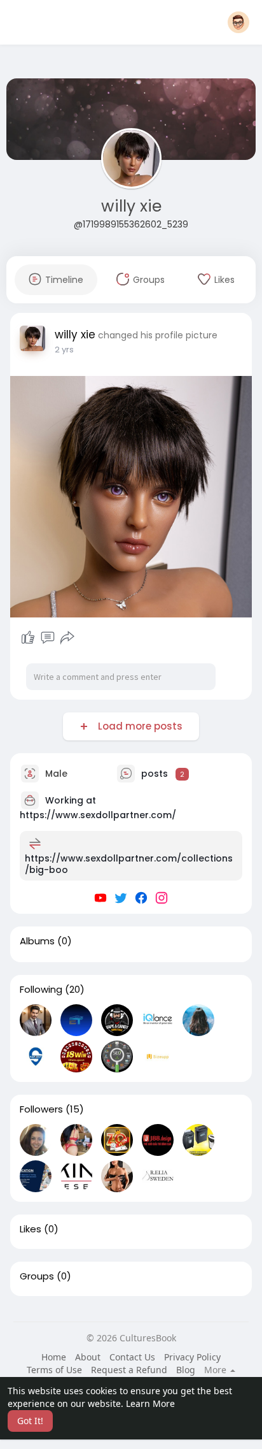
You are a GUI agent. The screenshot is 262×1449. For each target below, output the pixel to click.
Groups (37, 1276)
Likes (30, 1229)
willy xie (131, 206)
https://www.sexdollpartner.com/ (98, 815)
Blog (185, 1370)
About (87, 1357)
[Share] (67, 638)
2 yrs (64, 349)
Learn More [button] (150, 1403)
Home (53, 1357)
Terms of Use (54, 1370)
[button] (238, 22)
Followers (41, 1109)
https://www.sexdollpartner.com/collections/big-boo (129, 864)
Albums (37, 941)
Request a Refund (129, 1370)
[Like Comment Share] (47, 638)
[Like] (28, 638)
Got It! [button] (30, 1421)
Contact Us (132, 1357)
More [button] (216, 1370)
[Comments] (47, 638)
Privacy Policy (192, 1357)
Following (41, 989)
